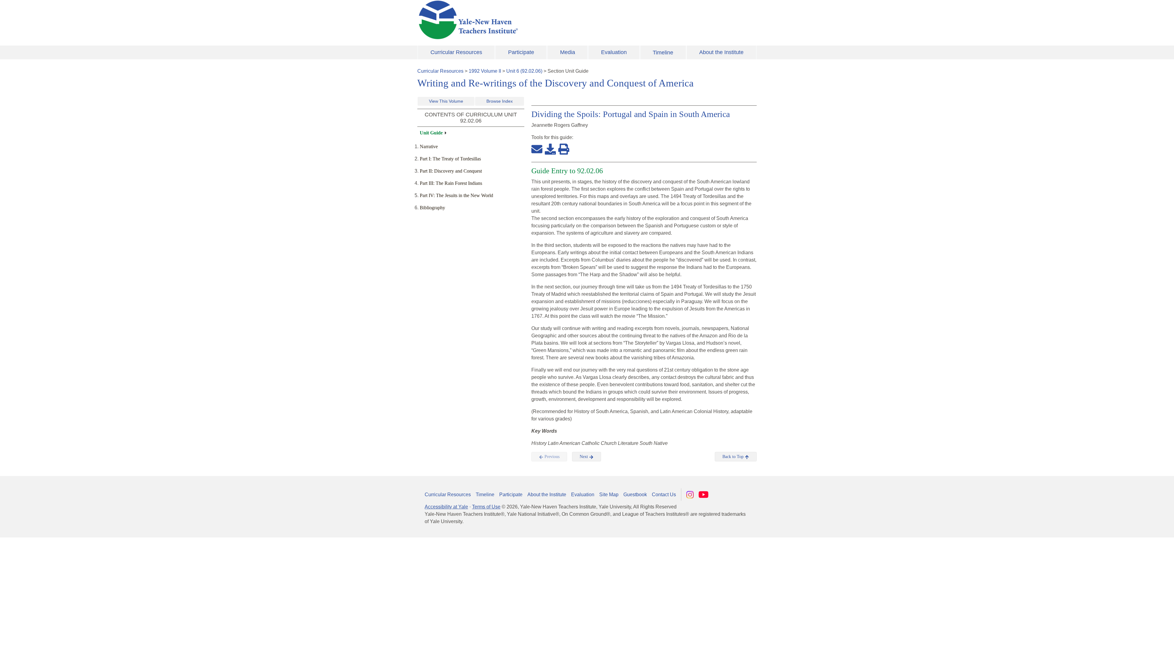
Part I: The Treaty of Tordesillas (450, 158)
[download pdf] (550, 149)
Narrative (429, 146)
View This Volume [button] (446, 101)
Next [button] (584, 456)
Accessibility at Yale (446, 506)
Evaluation (614, 52)
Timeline (663, 53)
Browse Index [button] (499, 101)
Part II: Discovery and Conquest (451, 171)
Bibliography (432, 207)
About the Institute (721, 52)
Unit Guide (431, 132)
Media (567, 52)
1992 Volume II (485, 71)
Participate (521, 52)
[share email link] (536, 149)
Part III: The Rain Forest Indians (451, 183)
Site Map (608, 494)
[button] (1138, 649)
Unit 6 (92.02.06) (524, 71)
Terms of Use (486, 506)
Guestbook (635, 494)
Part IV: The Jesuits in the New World (456, 195)
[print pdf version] (563, 149)
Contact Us (664, 494)
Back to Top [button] (733, 456)
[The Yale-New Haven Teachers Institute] (529, 20)
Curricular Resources (456, 52)
